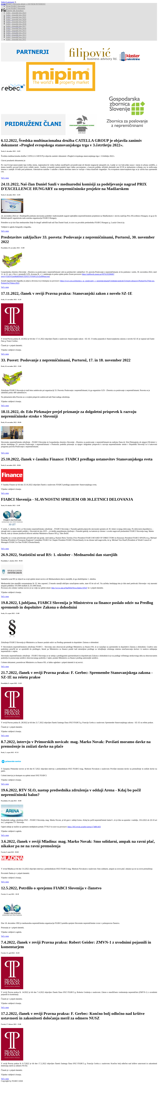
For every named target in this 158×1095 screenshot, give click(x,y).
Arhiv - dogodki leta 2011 (16, 39)
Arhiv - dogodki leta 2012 (16, 37)
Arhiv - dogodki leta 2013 (16, 35)
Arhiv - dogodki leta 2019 (16, 22)
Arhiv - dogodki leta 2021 (16, 17)
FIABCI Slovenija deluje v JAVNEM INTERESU (26, 4)
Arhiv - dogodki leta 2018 (16, 24)
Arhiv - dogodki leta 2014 (16, 33)
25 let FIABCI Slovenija (15, 8)
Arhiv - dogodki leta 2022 (16, 15)
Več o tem (5, 178)
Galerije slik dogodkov (15, 11)
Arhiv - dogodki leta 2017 (16, 26)
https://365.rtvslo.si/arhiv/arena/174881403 (84, 827)
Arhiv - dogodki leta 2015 (16, 31)
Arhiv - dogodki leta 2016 (16, 28)
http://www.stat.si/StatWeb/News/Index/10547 (69, 588)
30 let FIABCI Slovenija (15, 6)
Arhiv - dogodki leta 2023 (16, 13)
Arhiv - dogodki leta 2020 (16, 19)
